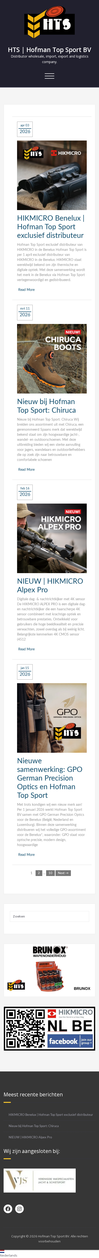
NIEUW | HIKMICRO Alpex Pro (30, 1137)
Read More (26, 290)
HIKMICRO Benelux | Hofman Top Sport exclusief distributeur (51, 227)
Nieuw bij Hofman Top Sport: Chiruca (34, 1126)
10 (50, 873)
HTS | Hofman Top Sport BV (49, 49)
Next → (63, 873)
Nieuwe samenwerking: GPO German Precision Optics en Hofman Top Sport (49, 778)
